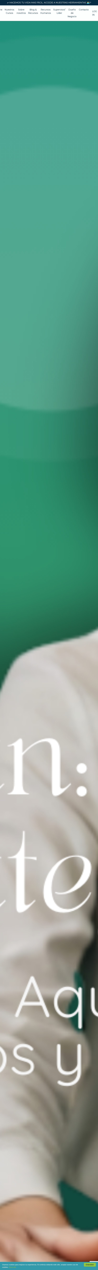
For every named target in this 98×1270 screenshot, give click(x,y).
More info (12, 1267)
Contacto (84, 9)
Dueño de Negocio (72, 13)
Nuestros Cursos (9, 11)
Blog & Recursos (33, 11)
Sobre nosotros (21, 11)
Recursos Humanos (45, 11)
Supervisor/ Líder (59, 11)
